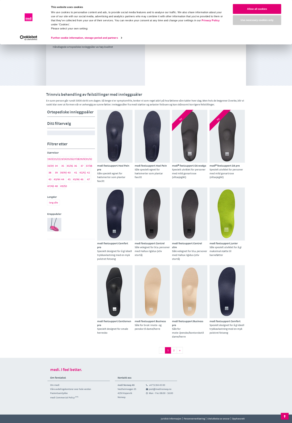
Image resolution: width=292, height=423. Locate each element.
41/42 (82, 172)
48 (56, 186)
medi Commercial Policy (62, 397)
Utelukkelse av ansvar (218, 418)
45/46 (75, 179)
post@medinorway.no (160, 389)
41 (75, 172)
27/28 (75, 159)
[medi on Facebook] (51, 418)
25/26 (69, 159)
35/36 (69, 165)
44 (62, 179)
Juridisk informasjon (171, 418)
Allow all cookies (257, 8)
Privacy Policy (211, 20)
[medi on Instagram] (59, 418)
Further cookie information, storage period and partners (84, 37)
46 (81, 179)
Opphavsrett (238, 418)
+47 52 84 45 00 (157, 385)
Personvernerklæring (194, 418)
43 (49, 179)
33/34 (50, 165)
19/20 (50, 159)
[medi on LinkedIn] (66, 418)
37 (82, 165)
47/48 (50, 186)
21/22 (56, 159)
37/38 (88, 165)
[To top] (285, 416)
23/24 (62, 159)
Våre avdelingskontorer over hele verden (70, 389)
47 (88, 179)
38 (49, 172)
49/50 (62, 186)
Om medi (54, 385)
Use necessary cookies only (257, 20)
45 (69, 179)
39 (56, 172)
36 (75, 165)
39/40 (62, 172)
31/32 (88, 159)
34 (56, 165)
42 (88, 172)
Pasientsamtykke (59, 393)
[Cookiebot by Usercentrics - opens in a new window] (28, 37)
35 (62, 165)
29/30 (82, 159)
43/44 (56, 179)
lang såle (53, 202)
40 (69, 172)
